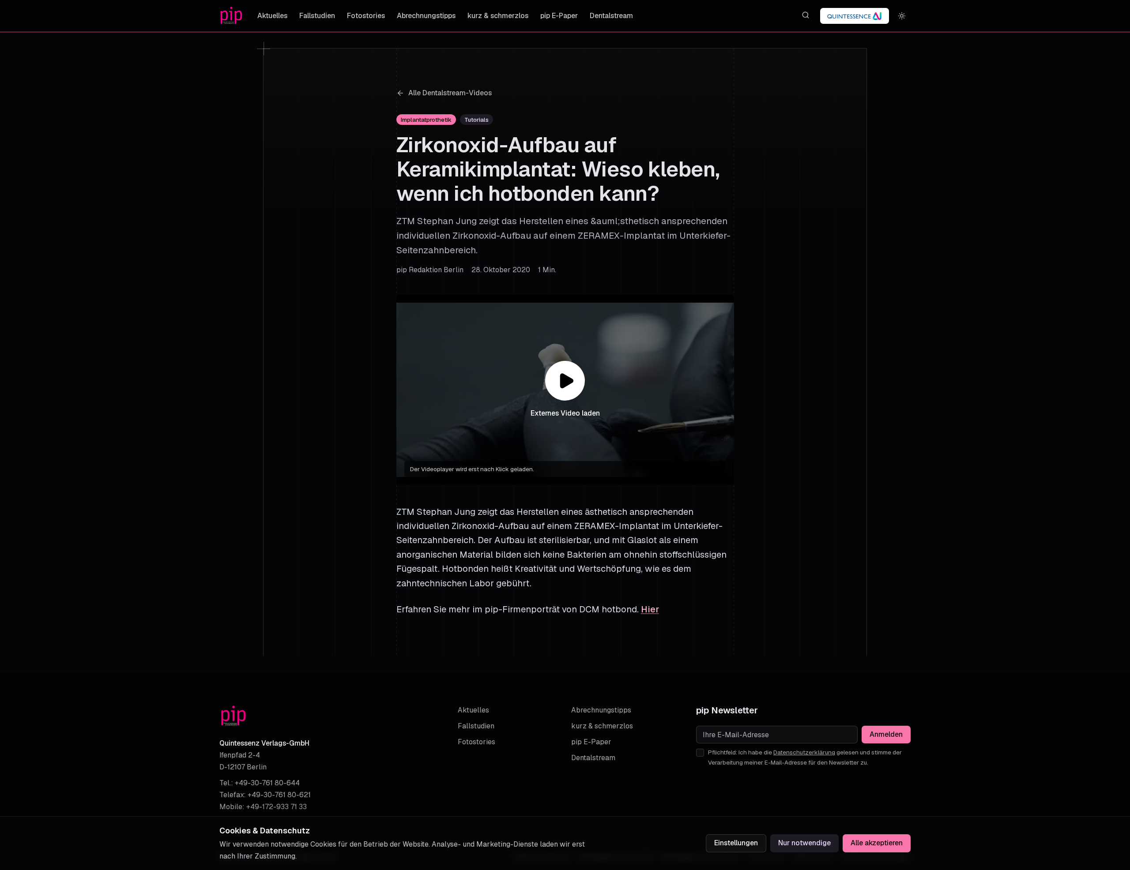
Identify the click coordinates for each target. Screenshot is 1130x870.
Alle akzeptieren (877, 843)
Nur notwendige (804, 843)
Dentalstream (611, 15)
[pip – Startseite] (231, 16)
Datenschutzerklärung (804, 752)
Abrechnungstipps (426, 15)
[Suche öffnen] (805, 15)
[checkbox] (700, 753)
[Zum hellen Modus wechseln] (902, 16)
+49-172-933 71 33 (276, 806)
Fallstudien (317, 15)
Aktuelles (272, 15)
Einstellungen (736, 843)
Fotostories (366, 15)
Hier (650, 609)
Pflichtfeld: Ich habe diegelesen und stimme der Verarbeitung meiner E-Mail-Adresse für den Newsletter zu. (805, 757)
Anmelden (886, 734)
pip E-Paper (559, 15)
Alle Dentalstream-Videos (450, 93)
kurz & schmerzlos (497, 15)
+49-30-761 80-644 (267, 783)
